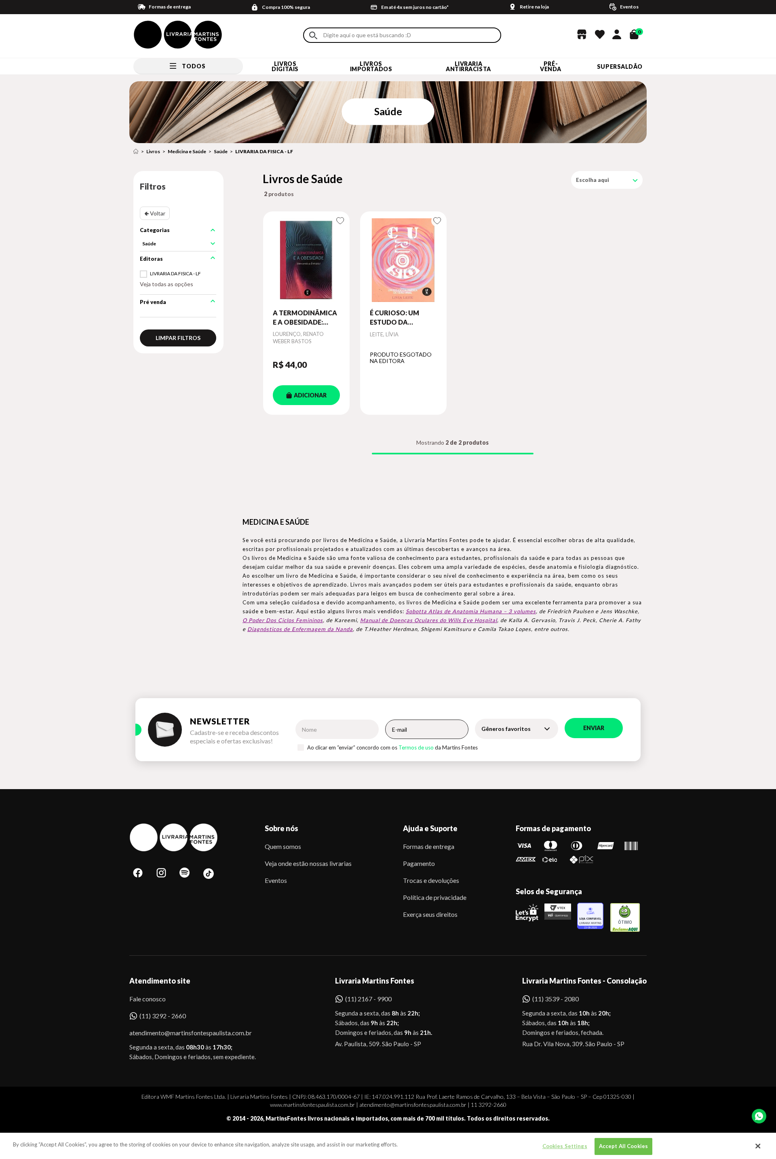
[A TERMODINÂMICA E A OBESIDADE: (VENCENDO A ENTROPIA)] (306, 260)
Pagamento (419, 863)
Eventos (276, 880)
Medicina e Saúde (187, 151)
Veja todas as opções (166, 284)
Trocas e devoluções (431, 880)
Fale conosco (147, 999)
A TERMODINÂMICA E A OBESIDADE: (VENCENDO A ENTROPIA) (305, 318)
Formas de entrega (428, 846)
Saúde (221, 151)
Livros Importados (371, 66)
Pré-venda (550, 66)
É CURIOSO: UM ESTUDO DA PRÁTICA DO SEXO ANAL (399, 318)
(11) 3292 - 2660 (162, 1016)
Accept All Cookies (623, 1146)
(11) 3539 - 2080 (555, 999)
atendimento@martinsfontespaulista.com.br (183, 1033)
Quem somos (283, 846)
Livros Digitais (285, 66)
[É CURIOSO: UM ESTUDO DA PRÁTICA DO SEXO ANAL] (403, 260)
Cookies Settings (564, 1146)
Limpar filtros (178, 337)
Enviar (593, 727)
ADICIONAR (310, 395)
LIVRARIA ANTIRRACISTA (468, 66)
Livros (153, 151)
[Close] (757, 1146)
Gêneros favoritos (506, 728)
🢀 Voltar (154, 213)
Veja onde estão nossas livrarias (308, 863)
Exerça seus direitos (430, 914)
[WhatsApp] (759, 1116)
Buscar (313, 35)
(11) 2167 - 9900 (368, 999)
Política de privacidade (434, 897)
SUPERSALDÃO (620, 66)
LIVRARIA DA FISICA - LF (264, 151)
